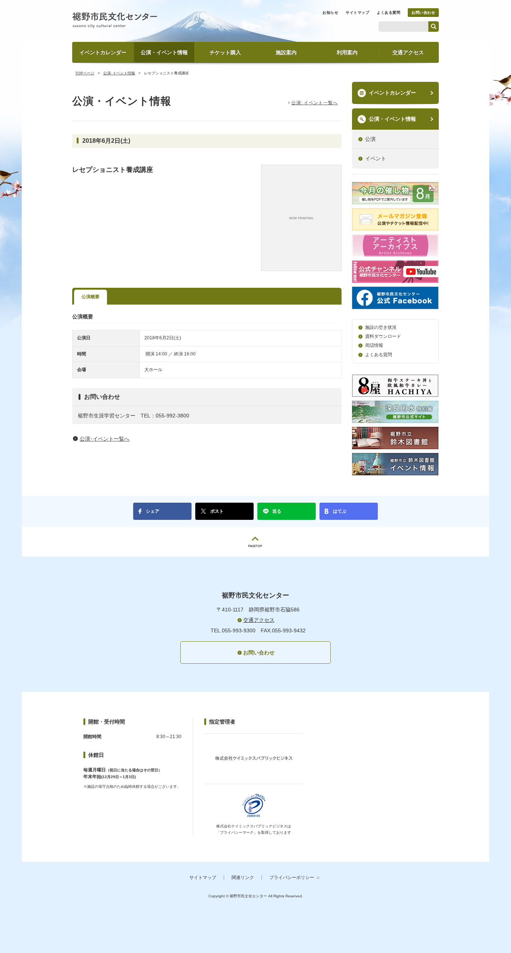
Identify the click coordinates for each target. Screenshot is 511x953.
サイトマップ (357, 12)
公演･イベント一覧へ (314, 102)
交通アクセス (408, 52)
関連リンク (243, 877)
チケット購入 (225, 52)
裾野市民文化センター (114, 20)
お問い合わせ (423, 12)
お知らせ (330, 12)
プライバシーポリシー (291, 877)
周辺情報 (374, 345)
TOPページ (84, 73)
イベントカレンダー (102, 52)
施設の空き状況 (381, 327)
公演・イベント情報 (164, 52)
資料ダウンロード (383, 336)
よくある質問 (388, 12)
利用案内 (347, 52)
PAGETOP (255, 541)
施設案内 (286, 52)
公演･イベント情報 (119, 73)
